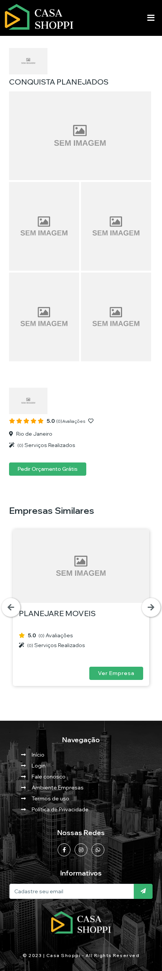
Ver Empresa (116, 673)
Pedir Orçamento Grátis (48, 468)
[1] (143, 891)
